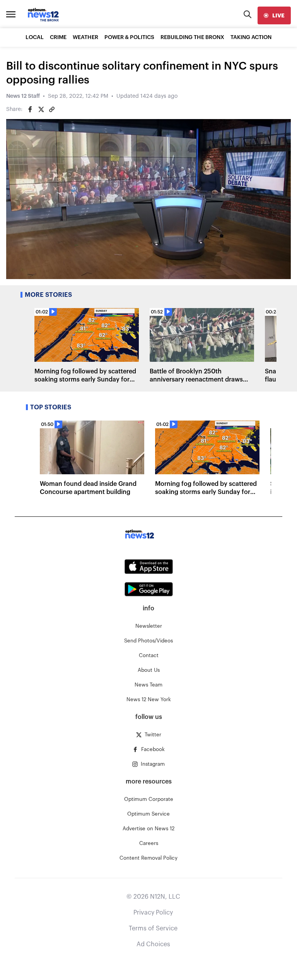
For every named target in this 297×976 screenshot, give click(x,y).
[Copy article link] (52, 109)
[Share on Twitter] (41, 109)
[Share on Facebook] (30, 109)
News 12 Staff (23, 96)
